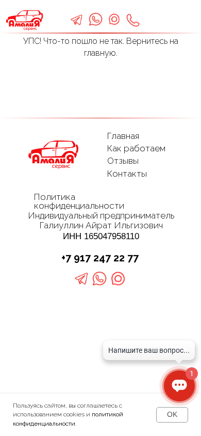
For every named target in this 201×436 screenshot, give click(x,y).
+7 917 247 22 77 (100, 258)
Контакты (127, 173)
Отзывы (123, 160)
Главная (123, 136)
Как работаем (136, 148)
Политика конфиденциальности (79, 201)
